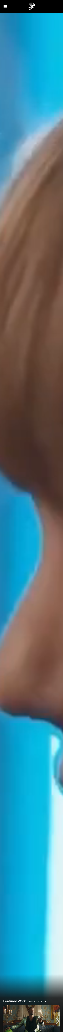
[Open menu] (5, 6)
